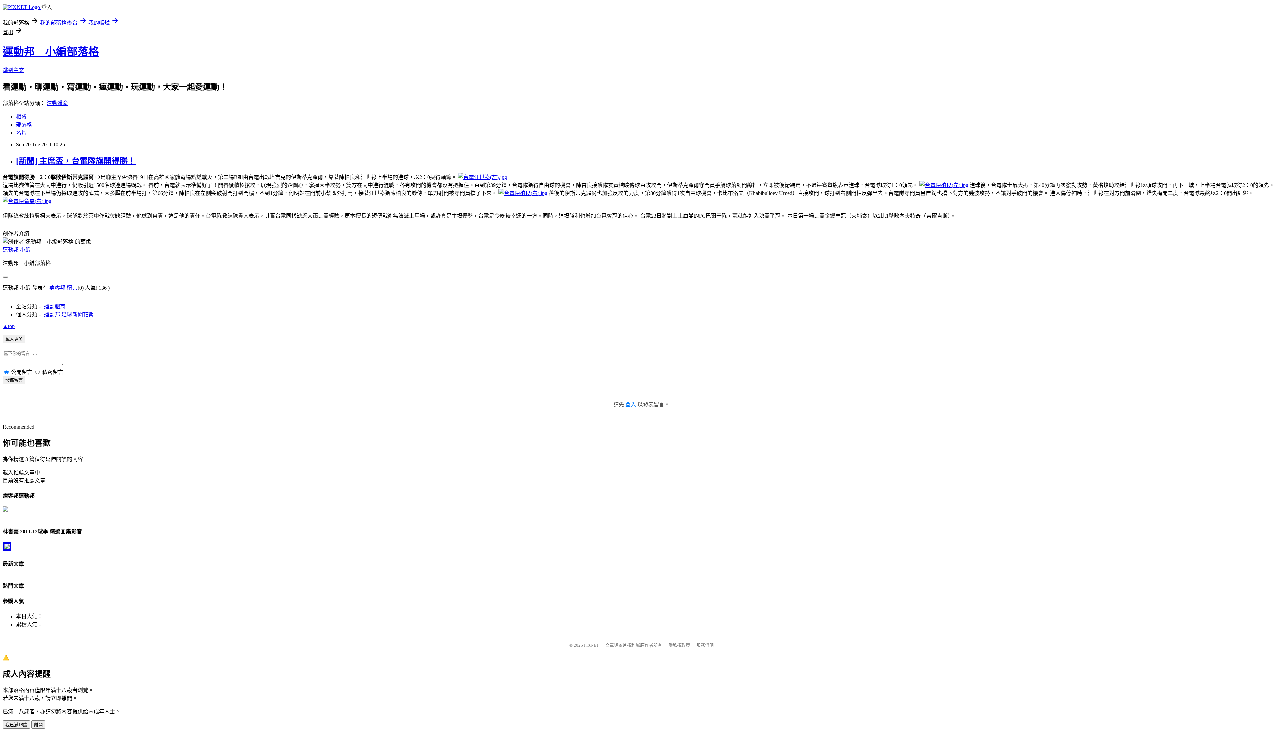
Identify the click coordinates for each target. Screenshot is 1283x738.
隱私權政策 (679, 645)
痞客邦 (57, 288)
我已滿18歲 (16, 724)
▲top (9, 326)
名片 (21, 133)
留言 (72, 288)
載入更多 (14, 339)
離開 (38, 724)
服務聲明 (705, 645)
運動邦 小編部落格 (51, 52)
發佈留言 (14, 380)
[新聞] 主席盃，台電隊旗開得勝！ (76, 161)
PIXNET (591, 645)
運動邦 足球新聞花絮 (69, 314)
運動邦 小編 (17, 250)
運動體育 (57, 103)
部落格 (24, 125)
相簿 (21, 116)
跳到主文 (13, 70)
